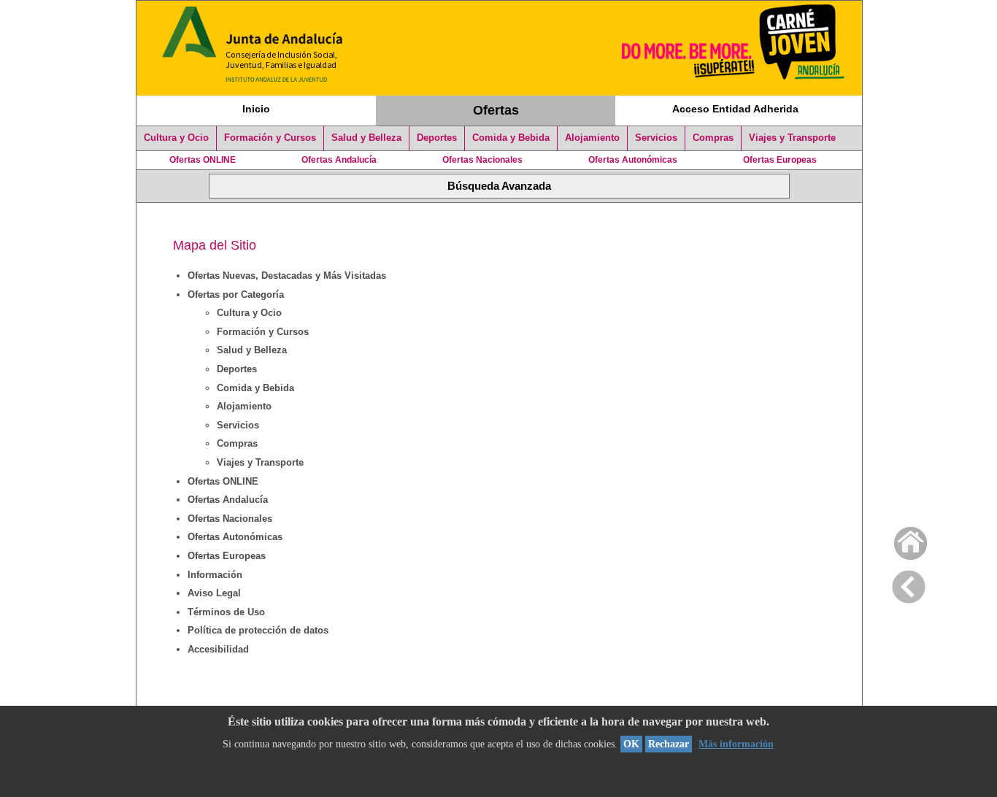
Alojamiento (592, 138)
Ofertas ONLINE (202, 159)
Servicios (656, 138)
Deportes (437, 138)
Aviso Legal (214, 593)
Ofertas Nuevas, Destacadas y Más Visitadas (287, 275)
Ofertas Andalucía (339, 159)
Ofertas (496, 110)
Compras (713, 138)
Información (215, 574)
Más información (736, 744)
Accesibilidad (218, 649)
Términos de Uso (226, 612)
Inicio (256, 109)
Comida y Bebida (511, 138)
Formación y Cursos (270, 138)
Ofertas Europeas (780, 159)
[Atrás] (908, 584)
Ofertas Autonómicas (632, 159)
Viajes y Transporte (792, 138)
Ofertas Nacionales (482, 159)
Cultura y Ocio (176, 138)
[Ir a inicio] (901, 539)
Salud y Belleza (366, 138)
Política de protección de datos (258, 630)
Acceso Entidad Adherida (735, 109)
